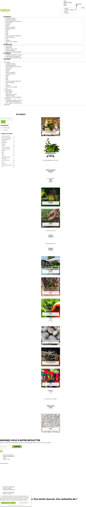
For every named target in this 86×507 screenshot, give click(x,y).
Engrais (7, 25)
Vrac (7, 43)
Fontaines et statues (10, 50)
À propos (65, 5)
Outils (7, 32)
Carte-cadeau (9, 22)
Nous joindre (7, 59)
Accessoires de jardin (10, 18)
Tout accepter (8, 502)
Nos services (7, 53)
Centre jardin (8, 47)
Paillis (7, 34)
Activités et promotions (68, 2)
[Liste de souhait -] (59, 7)
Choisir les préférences (23, 502)
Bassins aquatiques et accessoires (13, 21)
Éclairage (8, 24)
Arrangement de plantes (11, 19)
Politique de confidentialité (12, 505)
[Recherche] (3, 121)
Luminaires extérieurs (10, 28)
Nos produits (7, 17)
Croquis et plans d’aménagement (13, 56)
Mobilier (7, 30)
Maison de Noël (9, 46)
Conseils (65, 1)
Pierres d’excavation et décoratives (13, 35)
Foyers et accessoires (10, 27)
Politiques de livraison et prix (9, 489)
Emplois (65, 4)
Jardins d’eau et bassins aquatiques (13, 52)
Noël (7, 31)
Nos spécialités (7, 44)
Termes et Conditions (20, 505)
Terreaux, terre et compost (11, 41)
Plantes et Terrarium (10, 37)
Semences (8, 40)
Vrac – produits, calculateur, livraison (14, 57)
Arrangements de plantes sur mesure (14, 54)
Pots (7, 38)
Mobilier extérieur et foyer (11, 49)
